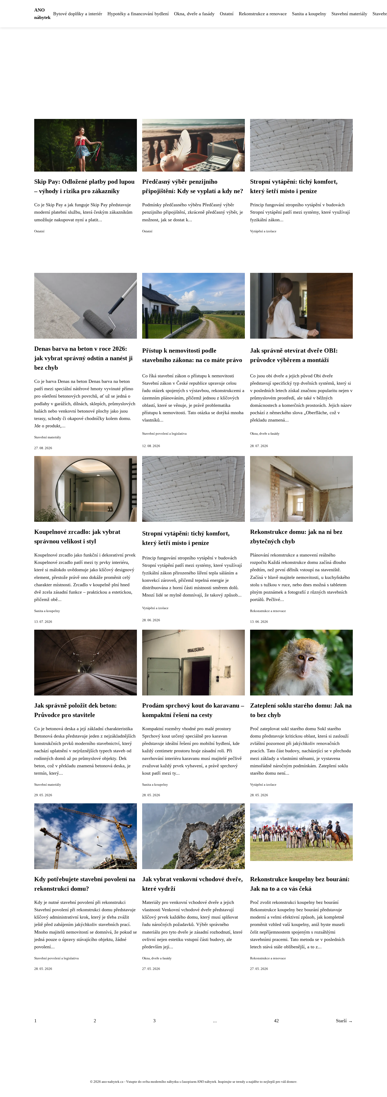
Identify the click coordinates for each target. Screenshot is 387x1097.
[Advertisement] (193, 67)
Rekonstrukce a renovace (263, 13)
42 (276, 1020)
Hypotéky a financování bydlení (138, 13)
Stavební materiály (349, 13)
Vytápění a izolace (263, 231)
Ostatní (227, 13)
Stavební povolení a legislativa (164, 433)
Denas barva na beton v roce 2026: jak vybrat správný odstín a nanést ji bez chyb (83, 358)
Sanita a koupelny (309, 13)
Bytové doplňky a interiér (77, 13)
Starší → (344, 1020)
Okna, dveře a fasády (194, 13)
